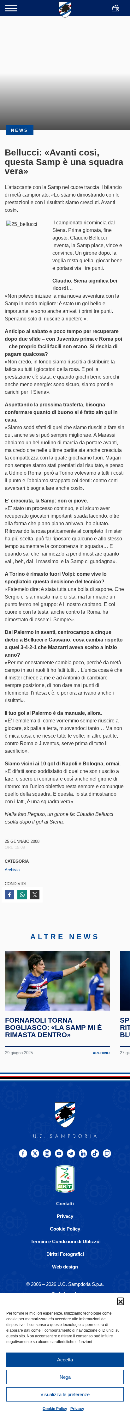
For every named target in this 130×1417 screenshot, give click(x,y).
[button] (120, 1301)
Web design (65, 1266)
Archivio (12, 869)
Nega (65, 1377)
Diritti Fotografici (65, 1254)
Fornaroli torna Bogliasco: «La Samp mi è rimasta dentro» (53, 1027)
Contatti (65, 1203)
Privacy (77, 1409)
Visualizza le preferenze (65, 1394)
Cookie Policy (55, 1409)
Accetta (65, 1359)
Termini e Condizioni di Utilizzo (65, 1241)
